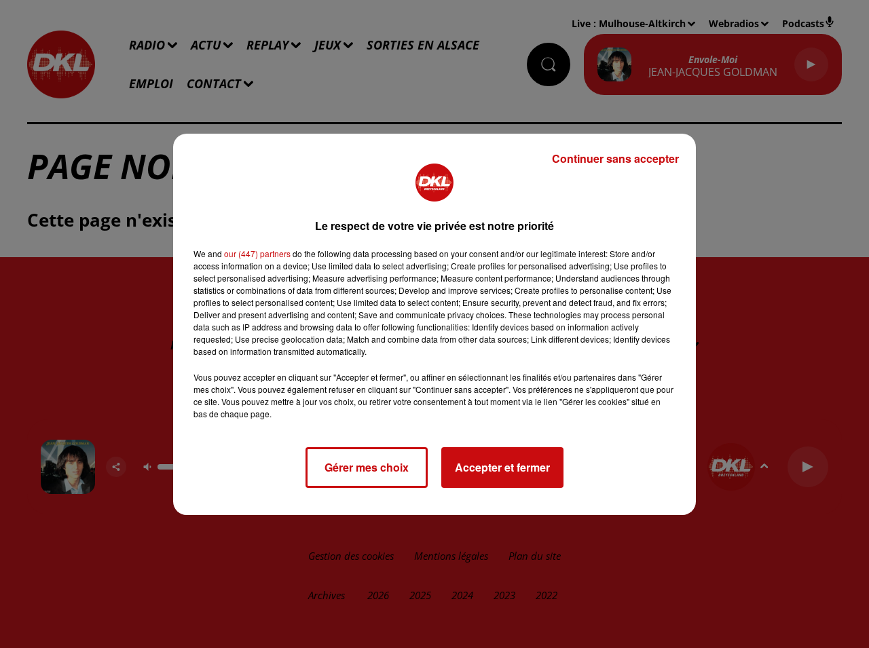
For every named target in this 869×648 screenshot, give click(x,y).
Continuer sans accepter (615, 158)
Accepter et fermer (502, 467)
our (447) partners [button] (257, 253)
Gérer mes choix (367, 467)
